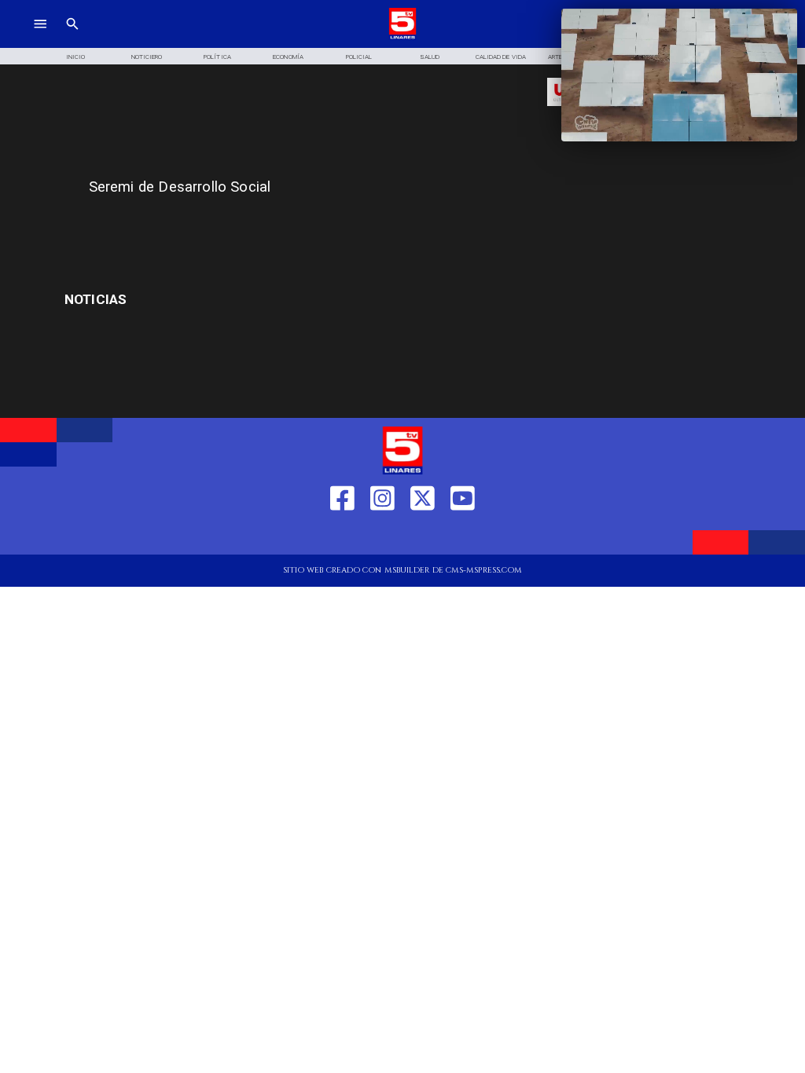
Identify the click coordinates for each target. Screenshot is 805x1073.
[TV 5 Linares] (72, 37)
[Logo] (402, 37)
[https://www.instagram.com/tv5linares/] (382, 536)
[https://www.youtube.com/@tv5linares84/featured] (462, 536)
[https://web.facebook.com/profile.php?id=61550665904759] (342, 536)
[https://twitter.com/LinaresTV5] (422, 536)
